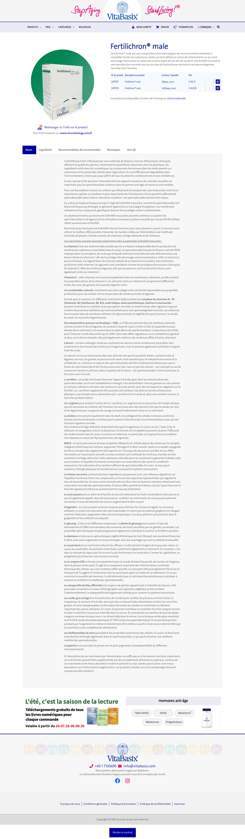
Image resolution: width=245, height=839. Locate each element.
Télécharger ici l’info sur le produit (66, 127)
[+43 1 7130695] (103, 766)
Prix (48, 27)
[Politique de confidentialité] (156, 804)
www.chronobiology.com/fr (76, 133)
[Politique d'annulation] (124, 804)
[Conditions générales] (96, 804)
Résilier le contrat (122, 832)
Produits (32, 27)
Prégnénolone (174, 722)
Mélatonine (152, 722)
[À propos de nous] (71, 804)
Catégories (64, 27)
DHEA (163, 713)
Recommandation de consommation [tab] (79, 149)
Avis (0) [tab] (131, 149)
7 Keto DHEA (141, 713)
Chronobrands (177, 98)
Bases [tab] (29, 149)
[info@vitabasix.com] (137, 766)
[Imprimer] (179, 804)
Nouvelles (85, 27)
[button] (39, 27)
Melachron (185, 713)
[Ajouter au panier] (218, 81)
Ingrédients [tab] (45, 149)
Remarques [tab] (113, 149)
